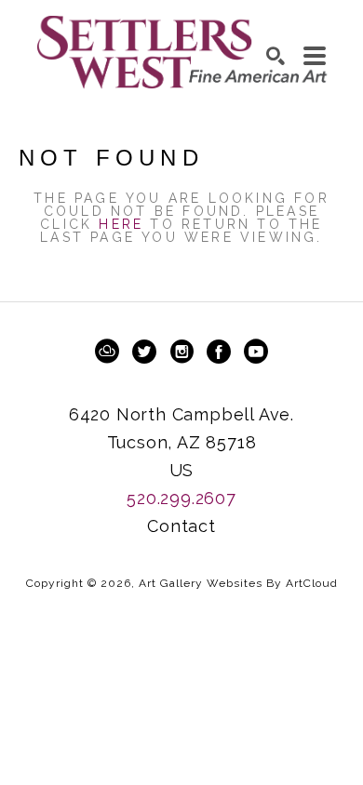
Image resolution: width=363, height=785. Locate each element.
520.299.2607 (181, 498)
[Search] (275, 56)
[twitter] (144, 351)
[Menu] (314, 56)
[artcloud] (107, 351)
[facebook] (219, 351)
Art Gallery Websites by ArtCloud (238, 583)
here (121, 224)
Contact (181, 526)
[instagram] (181, 351)
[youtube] (256, 351)
